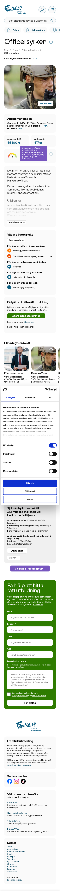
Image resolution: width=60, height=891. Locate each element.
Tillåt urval (30, 491)
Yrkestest (11, 859)
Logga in (11, 869)
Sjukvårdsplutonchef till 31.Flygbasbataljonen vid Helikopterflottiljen (23, 511)
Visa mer (12, 558)
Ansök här (17, 550)
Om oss (10, 864)
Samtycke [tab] (10, 397)
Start (6, 50)
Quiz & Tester (13, 861)
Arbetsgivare (13, 849)
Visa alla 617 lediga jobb (29, 568)
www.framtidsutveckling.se (19, 765)
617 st (44, 125)
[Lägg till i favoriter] (51, 42)
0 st (20, 128)
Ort (9, 648)
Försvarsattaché (13, 373)
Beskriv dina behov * (17, 661)
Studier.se (28, 321)
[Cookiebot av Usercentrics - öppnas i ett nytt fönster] (44, 390)
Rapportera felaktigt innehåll (20, 326)
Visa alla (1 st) (45, 103)
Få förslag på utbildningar (26, 315)
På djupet (11, 856)
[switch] (53, 454)
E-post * (11, 623)
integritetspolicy (20, 695)
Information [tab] (30, 397)
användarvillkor (39, 695)
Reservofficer (39, 373)
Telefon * (12, 636)
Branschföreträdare (16, 851)
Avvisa (30, 499)
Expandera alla (15, 240)
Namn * (11, 611)
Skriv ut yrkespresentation (17, 58)
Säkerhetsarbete (30, 50)
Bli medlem (12, 866)
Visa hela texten (15, 222)
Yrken (15, 50)
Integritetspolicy (14, 880)
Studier (10, 854)
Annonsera (12, 871)
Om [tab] (49, 397)
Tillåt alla (30, 483)
